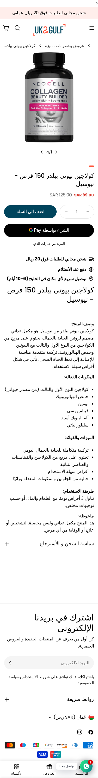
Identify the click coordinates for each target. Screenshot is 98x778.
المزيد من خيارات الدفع (49, 243)
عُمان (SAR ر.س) (70, 717)
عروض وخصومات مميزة (64, 45)
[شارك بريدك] (10, 663)
